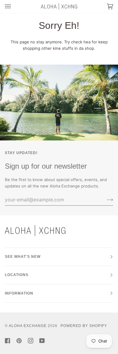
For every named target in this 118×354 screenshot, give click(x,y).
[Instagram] (30, 340)
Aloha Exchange (28, 326)
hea (87, 41)
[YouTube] (42, 340)
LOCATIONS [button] (16, 275)
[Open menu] (14, 6)
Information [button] (19, 293)
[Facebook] (7, 340)
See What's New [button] (23, 257)
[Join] (105, 199)
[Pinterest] (19, 340)
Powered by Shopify (84, 326)
